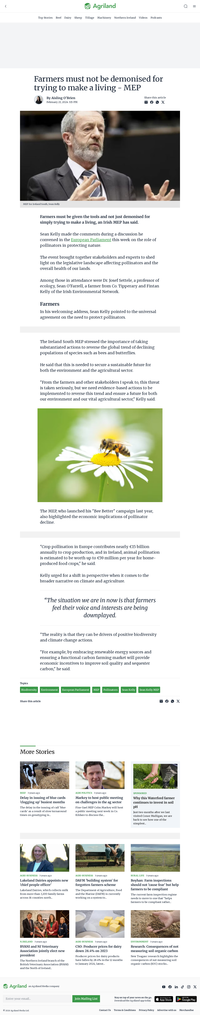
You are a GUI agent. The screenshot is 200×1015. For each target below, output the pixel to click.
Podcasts (156, 17)
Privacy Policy (146, 1010)
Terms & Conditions (125, 1010)
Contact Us (105, 1010)
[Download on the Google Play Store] (186, 999)
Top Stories (45, 17)
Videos (143, 17)
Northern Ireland (125, 17)
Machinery (104, 17)
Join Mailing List (86, 998)
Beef (58, 17)
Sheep (78, 17)
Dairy (67, 17)
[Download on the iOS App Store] (163, 999)
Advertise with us (166, 1010)
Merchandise (186, 1010)
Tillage (89, 17)
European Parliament (91, 239)
